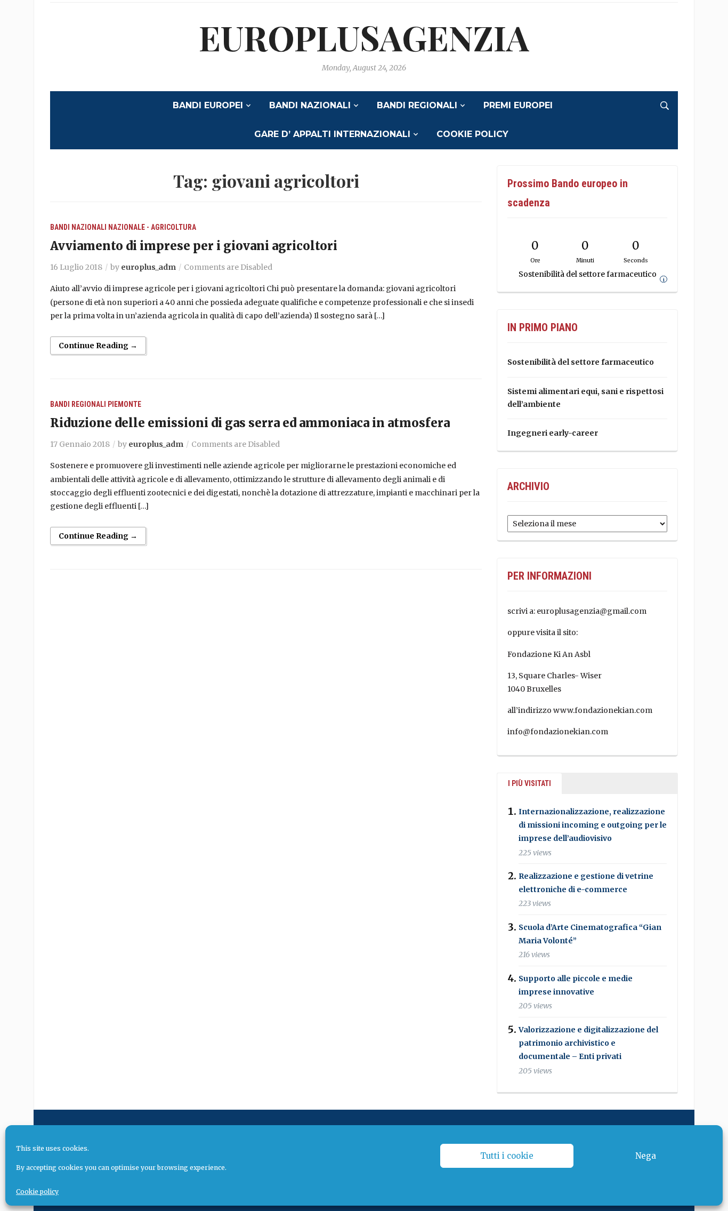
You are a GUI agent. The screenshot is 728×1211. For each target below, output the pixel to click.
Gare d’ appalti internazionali (332, 134)
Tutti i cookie (506, 1156)
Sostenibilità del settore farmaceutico (580, 362)
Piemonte (124, 404)
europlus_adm (148, 267)
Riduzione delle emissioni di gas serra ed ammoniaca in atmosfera (250, 422)
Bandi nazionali (310, 105)
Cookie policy (37, 1192)
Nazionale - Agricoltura (152, 227)
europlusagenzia (364, 37)
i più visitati (529, 783)
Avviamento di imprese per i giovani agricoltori (193, 245)
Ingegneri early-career (552, 433)
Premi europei (518, 105)
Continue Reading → (98, 345)
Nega (645, 1156)
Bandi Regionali (417, 105)
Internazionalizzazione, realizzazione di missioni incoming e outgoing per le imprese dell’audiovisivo (593, 825)
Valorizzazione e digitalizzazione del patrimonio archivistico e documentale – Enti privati (588, 1043)
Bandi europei (208, 105)
